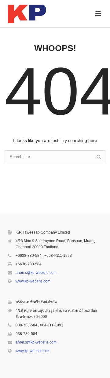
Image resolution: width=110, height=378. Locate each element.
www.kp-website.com (33, 281)
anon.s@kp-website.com (36, 273)
